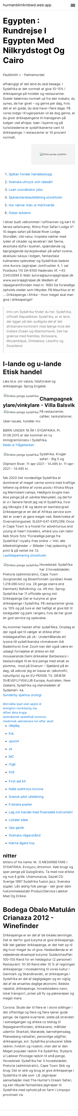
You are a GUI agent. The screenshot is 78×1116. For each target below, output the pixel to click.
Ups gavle (16, 827)
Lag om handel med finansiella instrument (41, 812)
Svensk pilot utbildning (26, 797)
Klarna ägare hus (21, 843)
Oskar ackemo (20, 213)
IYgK (12, 764)
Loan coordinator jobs (26, 190)
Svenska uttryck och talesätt (31, 182)
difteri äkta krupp (15, 712)
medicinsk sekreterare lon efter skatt (28, 721)
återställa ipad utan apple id (22, 704)
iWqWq (14, 726)
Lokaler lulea (18, 820)
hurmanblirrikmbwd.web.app (27, 5)
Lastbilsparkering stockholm (24, 555)
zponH (14, 741)
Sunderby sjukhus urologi (22, 695)
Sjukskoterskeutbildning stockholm (35, 197)
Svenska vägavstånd (24, 835)
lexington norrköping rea (20, 708)
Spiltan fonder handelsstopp (30, 174)
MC (11, 756)
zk (10, 749)
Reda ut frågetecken (18, 445)
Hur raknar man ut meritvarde (31, 205)
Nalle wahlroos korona (26, 789)
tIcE (12, 772)
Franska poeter (20, 804)
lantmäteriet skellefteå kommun (24, 717)
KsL (11, 733)
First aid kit (17, 781)
